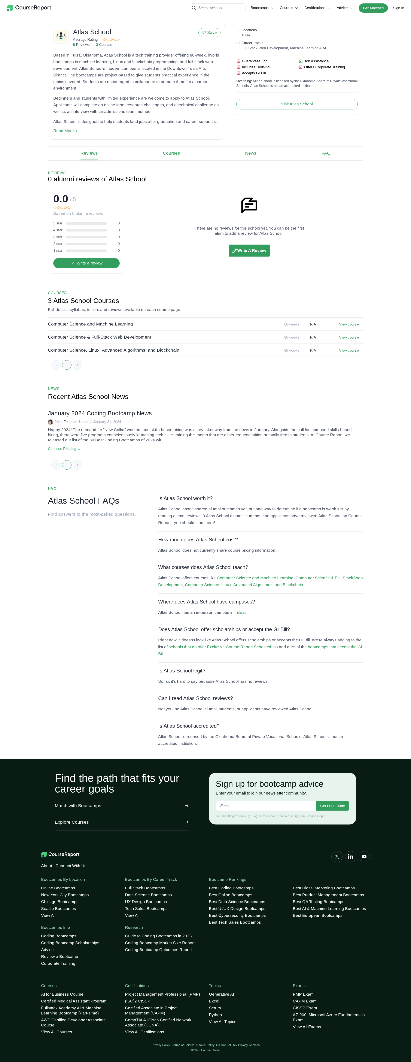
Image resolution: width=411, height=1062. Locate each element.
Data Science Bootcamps (148, 895)
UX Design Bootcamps (146, 901)
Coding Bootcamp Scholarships (70, 943)
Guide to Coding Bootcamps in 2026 (158, 936)
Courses (286, 8)
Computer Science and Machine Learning (255, 578)
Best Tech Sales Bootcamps (235, 922)
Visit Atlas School (297, 104)
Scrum (215, 1008)
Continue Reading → (64, 449)
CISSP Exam (305, 1008)
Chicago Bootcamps (60, 901)
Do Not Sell (223, 1045)
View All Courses (56, 1032)
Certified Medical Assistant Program (73, 1001)
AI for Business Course (62, 994)
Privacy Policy (161, 1045)
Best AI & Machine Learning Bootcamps (329, 908)
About (46, 865)
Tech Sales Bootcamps (146, 908)
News (250, 153)
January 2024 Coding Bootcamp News (100, 413)
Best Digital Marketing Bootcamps (324, 888)
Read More (63, 130)
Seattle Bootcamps (58, 908)
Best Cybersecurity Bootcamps (237, 915)
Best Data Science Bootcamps (237, 901)
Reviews (89, 153)
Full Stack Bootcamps (145, 888)
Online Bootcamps (58, 888)
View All (48, 915)
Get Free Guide (332, 806)
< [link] (56, 365)
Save (212, 32)
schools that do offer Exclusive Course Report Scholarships (223, 647)
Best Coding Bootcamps (231, 888)
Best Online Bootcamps (230, 895)
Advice (342, 8)
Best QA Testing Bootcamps (318, 901)
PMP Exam (303, 994)
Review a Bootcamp (59, 956)
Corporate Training (58, 963)
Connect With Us (70, 865)
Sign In (398, 8)
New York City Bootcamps (65, 895)
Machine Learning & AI (308, 48)
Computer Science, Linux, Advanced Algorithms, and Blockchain (244, 585)
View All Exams (307, 1027)
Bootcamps (260, 8)
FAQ (326, 153)
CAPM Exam (305, 1001)
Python (215, 1015)
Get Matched (373, 8)
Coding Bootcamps (58, 936)
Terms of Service (183, 1045)
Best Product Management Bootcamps (328, 895)
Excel (214, 1001)
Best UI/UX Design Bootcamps (237, 908)
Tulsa (245, 35)
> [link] (77, 365)
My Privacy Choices (246, 1045)
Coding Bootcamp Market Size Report (160, 943)
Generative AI (221, 994)
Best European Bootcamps (317, 915)
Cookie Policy (205, 1045)
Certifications (315, 8)
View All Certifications (144, 1032)
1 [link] (67, 365)
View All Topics (222, 1021)
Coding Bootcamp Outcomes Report (158, 949)
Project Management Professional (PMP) (162, 994)
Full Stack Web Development (264, 48)
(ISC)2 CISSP (137, 1001)
